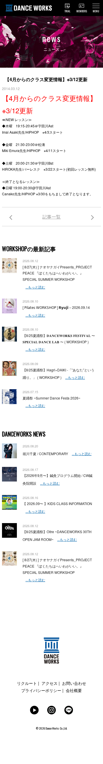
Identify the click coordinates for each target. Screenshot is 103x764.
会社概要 (74, 690)
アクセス (49, 683)
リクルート (27, 683)
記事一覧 (51, 216)
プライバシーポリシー (41, 690)
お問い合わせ (74, 683)
